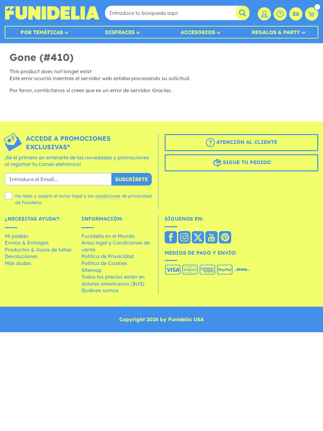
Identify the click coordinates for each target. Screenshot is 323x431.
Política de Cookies (104, 263)
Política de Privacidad (107, 256)
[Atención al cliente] (280, 14)
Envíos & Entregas (27, 242)
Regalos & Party (276, 32)
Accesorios (198, 32)
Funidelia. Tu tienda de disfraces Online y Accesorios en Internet (52, 13)
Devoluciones (21, 256)
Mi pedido (16, 236)
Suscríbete (131, 179)
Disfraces (120, 32)
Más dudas (18, 263)
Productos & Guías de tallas (38, 249)
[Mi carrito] (311, 14)
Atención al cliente (246, 142)
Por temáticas (42, 32)
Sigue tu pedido (246, 162)
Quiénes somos (100, 290)
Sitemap (91, 270)
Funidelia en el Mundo (108, 236)
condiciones (107, 196)
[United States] (171, 238)
